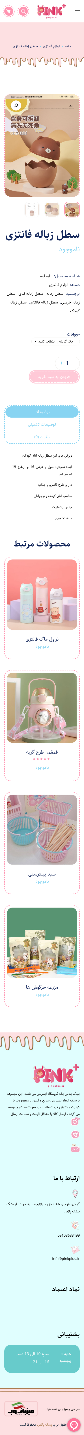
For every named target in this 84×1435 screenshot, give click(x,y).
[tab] (42, 412)
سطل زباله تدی (31, 293)
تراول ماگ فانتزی (42, 639)
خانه (68, 46)
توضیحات (42, 412)
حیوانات (73, 334)
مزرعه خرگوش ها (42, 987)
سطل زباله (54, 293)
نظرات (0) (42, 437)
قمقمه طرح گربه (42, 752)
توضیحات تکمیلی (42, 424)
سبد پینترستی (42, 874)
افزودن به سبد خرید (54, 377)
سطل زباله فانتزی (44, 302)
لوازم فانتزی (51, 46)
